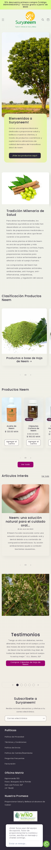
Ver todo (25, 464)
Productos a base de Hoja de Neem (24, 360)
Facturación (10, 764)
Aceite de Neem (11, 427)
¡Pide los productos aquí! (24, 155)
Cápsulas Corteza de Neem (33, 428)
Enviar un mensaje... (18, 843)
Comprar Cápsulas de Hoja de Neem (26, 663)
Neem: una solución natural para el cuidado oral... (25, 521)
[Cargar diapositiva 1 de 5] (17, 685)
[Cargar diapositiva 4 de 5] (30, 685)
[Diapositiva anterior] (12, 685)
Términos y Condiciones (15, 742)
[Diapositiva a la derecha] (30, 375)
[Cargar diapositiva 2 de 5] (21, 685)
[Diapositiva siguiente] (38, 685)
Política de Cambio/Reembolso (19, 753)
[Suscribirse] (43, 718)
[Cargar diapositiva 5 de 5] (34, 685)
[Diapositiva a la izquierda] (20, 375)
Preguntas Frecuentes (14, 758)
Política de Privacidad (14, 737)
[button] (3, 19)
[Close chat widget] (40, 821)
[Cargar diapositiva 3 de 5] (25, 685)
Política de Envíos (12, 747)
